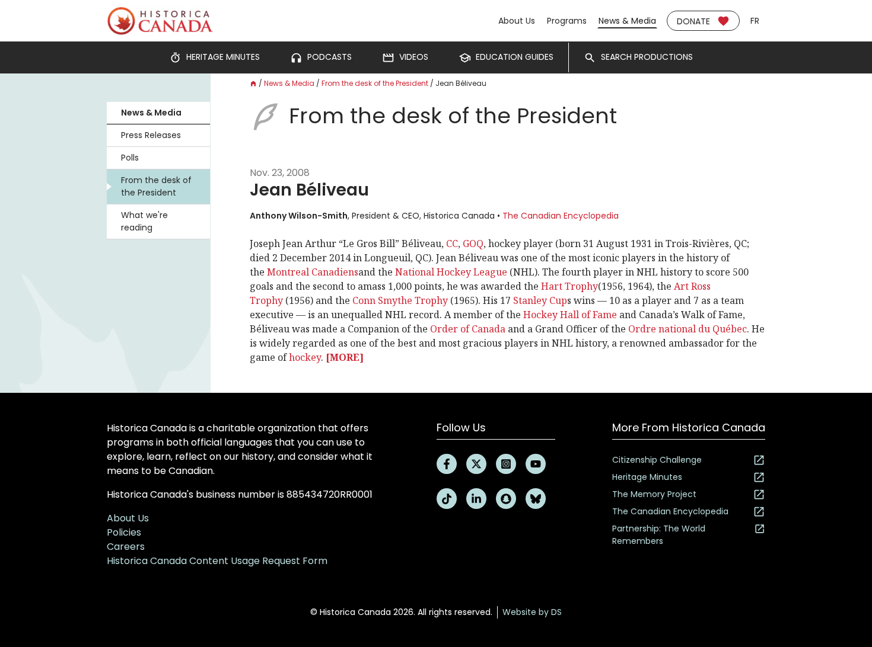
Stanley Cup (540, 300)
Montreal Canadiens (312, 271)
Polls (130, 158)
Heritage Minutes (647, 477)
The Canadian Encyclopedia (560, 216)
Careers (126, 546)
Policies (124, 532)
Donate (693, 21)
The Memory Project (654, 494)
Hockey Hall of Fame (570, 314)
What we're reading (144, 221)
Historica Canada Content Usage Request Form (217, 561)
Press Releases (151, 135)
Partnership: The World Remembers (658, 535)
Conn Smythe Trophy (400, 300)
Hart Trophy (569, 286)
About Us (516, 21)
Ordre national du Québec (687, 328)
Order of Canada (467, 328)
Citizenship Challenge (657, 460)
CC (452, 243)
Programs (567, 21)
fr (754, 21)
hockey (305, 357)
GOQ (473, 243)
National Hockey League (451, 271)
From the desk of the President (156, 186)
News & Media (627, 21)
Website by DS (532, 612)
